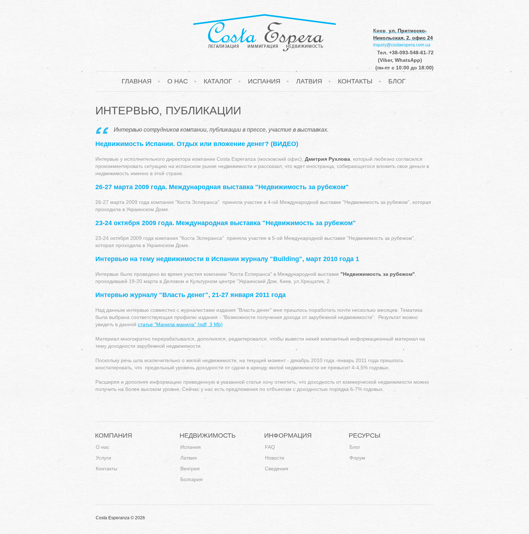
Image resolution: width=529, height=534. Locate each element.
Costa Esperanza (264, 32)
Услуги (103, 458)
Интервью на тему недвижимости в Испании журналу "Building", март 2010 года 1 (227, 259)
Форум (357, 458)
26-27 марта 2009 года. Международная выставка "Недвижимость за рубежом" (222, 187)
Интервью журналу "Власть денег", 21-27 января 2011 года (190, 294)
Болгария (191, 479)
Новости (274, 458)
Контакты (355, 81)
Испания (264, 81)
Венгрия (190, 468)
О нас (177, 81)
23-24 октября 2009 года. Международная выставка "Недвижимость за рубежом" (225, 223)
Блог (397, 81)
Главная (137, 81)
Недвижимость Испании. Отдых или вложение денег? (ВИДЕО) (196, 143)
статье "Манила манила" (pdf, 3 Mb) (180, 324)
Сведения (276, 468)
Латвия (309, 81)
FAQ (270, 447)
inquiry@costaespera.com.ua (401, 44)
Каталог (218, 81)
